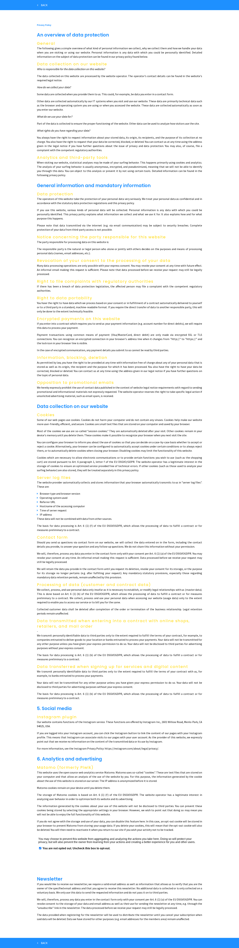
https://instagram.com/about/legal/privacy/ (131, 748)
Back (44, 5)
